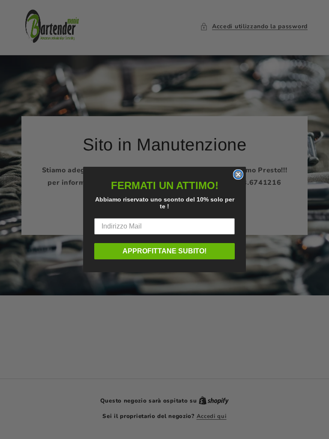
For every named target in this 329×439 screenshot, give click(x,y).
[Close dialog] (238, 174)
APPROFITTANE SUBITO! (164, 251)
